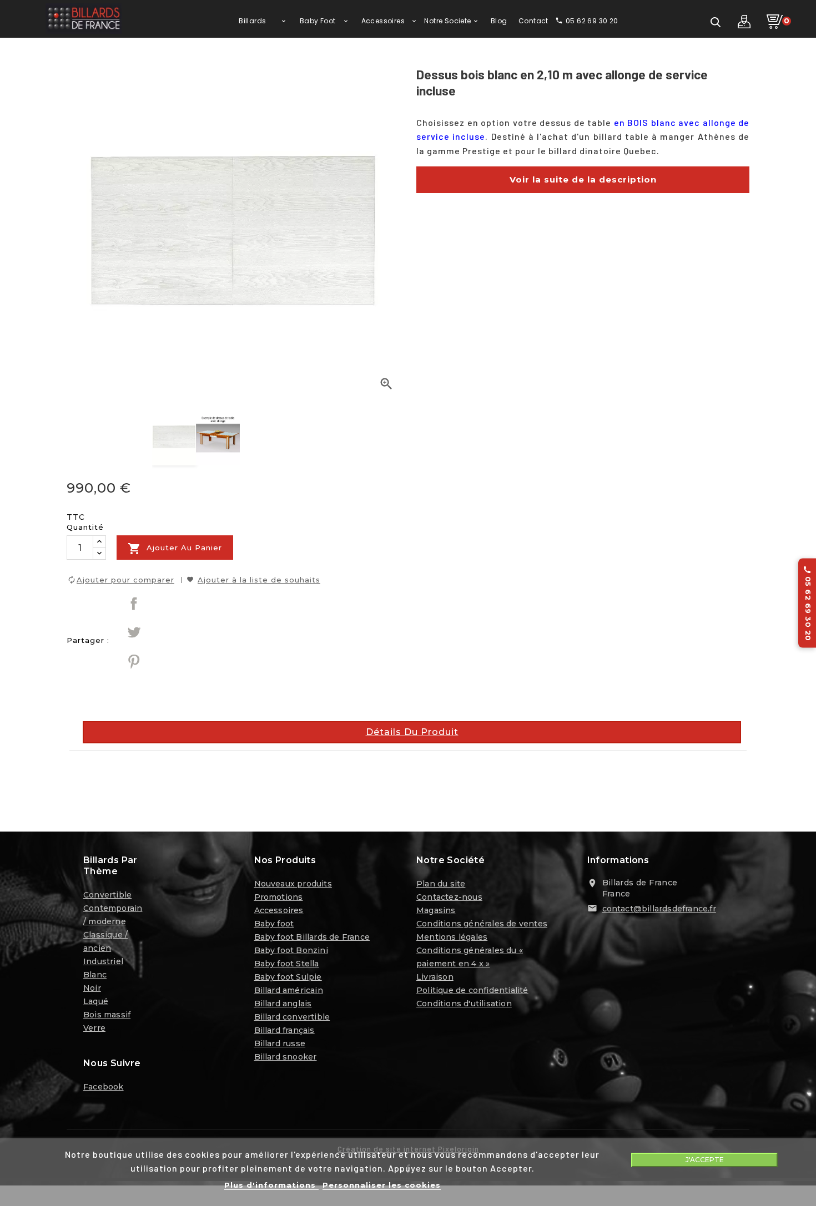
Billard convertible (292, 1017)
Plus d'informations (271, 1184)
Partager (134, 603)
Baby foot (274, 924)
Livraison (435, 977)
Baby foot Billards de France (312, 937)
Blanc (95, 975)
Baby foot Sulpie (288, 977)
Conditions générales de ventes (481, 924)
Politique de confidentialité (472, 990)
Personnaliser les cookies (382, 1184)
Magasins (436, 910)
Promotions (278, 897)
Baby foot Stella (286, 964)
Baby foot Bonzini (291, 950)
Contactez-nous (449, 897)
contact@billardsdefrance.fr (659, 909)
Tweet (134, 632)
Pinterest (134, 661)
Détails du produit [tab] (412, 732)
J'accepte (705, 1160)
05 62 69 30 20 (808, 603)
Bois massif (106, 1015)
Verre (94, 1028)
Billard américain (288, 990)
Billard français (284, 1030)
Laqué (95, 1001)
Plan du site (440, 884)
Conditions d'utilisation (464, 1004)
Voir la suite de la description (583, 179)
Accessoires (279, 910)
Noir (92, 988)
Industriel (103, 961)
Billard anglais (283, 1004)
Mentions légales (451, 937)
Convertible (107, 895)
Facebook (103, 1087)
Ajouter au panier (175, 548)
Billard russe (280, 1043)
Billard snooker (285, 1057)
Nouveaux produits (293, 884)
